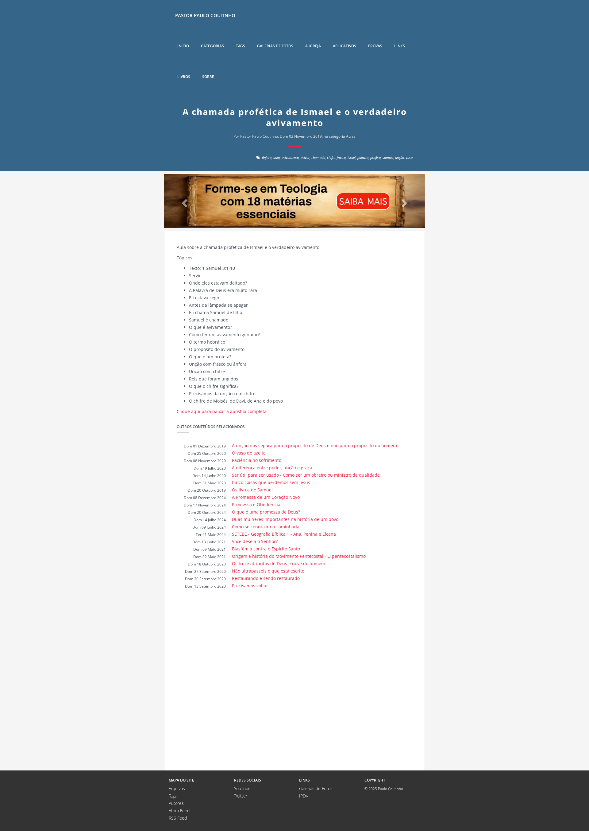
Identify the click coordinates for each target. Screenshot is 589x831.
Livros (183, 76)
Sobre (208, 76)
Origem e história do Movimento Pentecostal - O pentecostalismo (299, 556)
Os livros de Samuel (252, 490)
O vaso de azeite (249, 453)
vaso (409, 157)
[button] (183, 201)
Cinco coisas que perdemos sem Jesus (271, 482)
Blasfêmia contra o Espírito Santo (266, 549)
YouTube (242, 788)
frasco (341, 157)
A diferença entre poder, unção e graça (272, 468)
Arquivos (177, 788)
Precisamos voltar (250, 586)
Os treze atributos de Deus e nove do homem (278, 563)
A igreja (313, 46)
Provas (375, 46)
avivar (305, 157)
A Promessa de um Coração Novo (266, 497)
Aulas (351, 136)
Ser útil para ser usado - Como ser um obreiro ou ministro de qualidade (306, 475)
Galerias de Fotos (316, 788)
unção (399, 157)
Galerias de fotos (275, 46)
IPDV (303, 796)
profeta (375, 157)
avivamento (290, 157)
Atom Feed (179, 810)
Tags (240, 46)
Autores (176, 803)
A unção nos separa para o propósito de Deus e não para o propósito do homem (314, 445)
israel (352, 157)
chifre (331, 157)
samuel (388, 157)
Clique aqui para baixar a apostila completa (222, 411)
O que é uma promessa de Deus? (266, 512)
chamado (318, 157)
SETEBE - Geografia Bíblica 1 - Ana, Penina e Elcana (284, 534)
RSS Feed (178, 818)
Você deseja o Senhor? (255, 541)
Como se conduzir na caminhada (265, 527)
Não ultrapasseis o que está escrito (268, 571)
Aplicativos (344, 46)
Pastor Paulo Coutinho (205, 15)
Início (183, 46)
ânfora (266, 157)
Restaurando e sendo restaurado (266, 578)
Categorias (212, 46)
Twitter (240, 796)
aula (276, 157)
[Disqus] (294, 679)
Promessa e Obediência (256, 504)
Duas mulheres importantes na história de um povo (285, 519)
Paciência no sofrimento (256, 460)
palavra (362, 157)
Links (399, 46)
